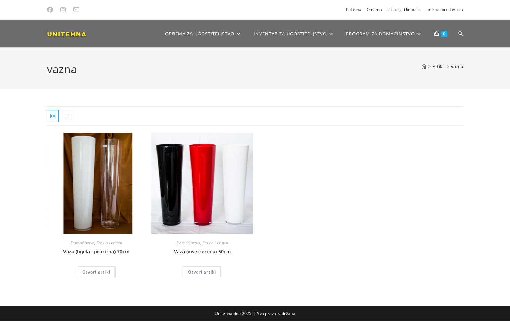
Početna (354, 9)
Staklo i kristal (109, 243)
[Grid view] (53, 116)
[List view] (68, 116)
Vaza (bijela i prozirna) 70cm (96, 251)
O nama (374, 9)
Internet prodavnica (444, 9)
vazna (457, 66)
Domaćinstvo (82, 243)
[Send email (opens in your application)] (77, 9)
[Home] (424, 66)
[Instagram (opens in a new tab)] (64, 9)
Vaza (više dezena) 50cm (202, 251)
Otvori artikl (96, 272)
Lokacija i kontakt (403, 9)
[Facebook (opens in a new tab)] (52, 9)
